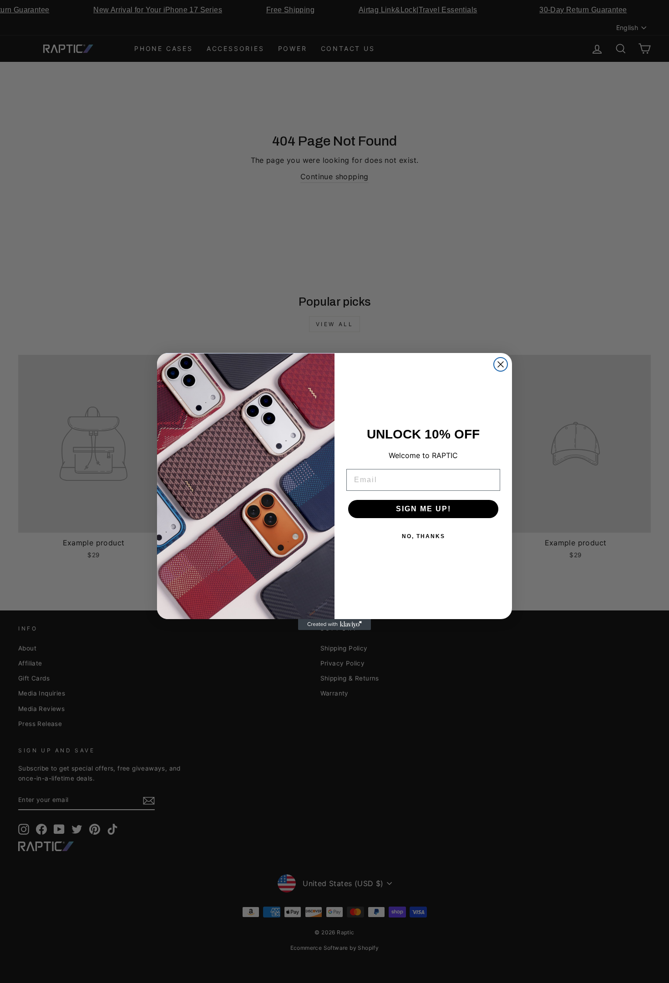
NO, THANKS (423, 536)
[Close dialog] (500, 364)
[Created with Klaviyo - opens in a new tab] (334, 624)
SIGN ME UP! (423, 509)
